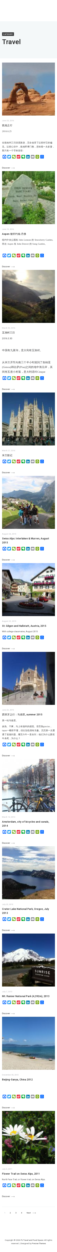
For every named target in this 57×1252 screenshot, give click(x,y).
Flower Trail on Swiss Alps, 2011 (21, 1173)
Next (29, 1213)
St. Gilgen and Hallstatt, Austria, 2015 (24, 625)
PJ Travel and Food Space (32, 1240)
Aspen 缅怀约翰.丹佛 (14, 233)
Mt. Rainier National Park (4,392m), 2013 (26, 996)
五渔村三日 (8, 332)
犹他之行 (7, 125)
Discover (6, 168)
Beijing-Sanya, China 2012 (17, 1079)
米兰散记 (7, 455)
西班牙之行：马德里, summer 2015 (22, 714)
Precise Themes (39, 1243)
